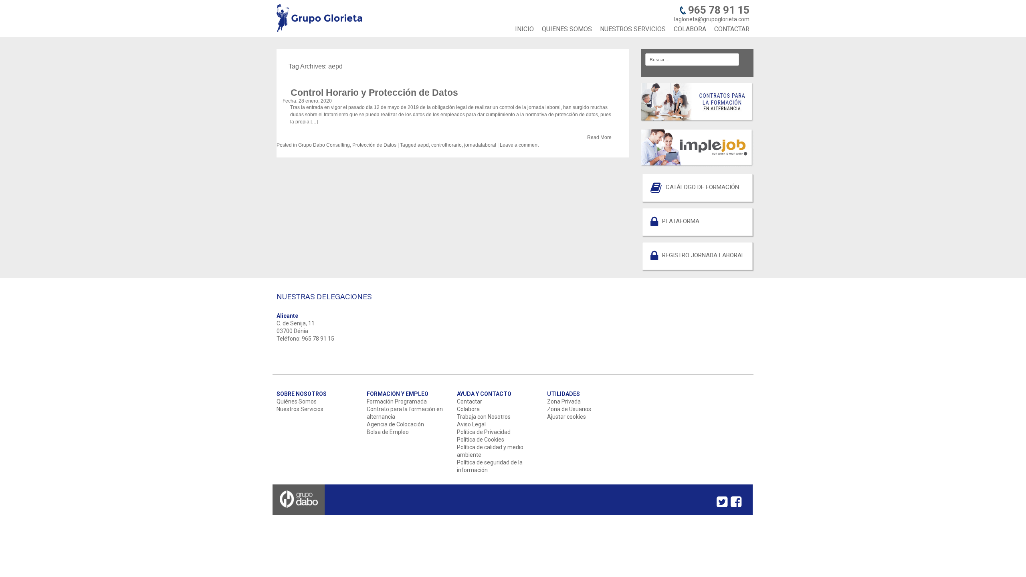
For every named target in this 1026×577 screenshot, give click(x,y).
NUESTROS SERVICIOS (633, 29)
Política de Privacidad (484, 432)
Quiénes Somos (297, 401)
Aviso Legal (471, 424)
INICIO (524, 29)
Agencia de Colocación (395, 424)
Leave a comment (519, 145)
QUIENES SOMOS (567, 29)
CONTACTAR (731, 29)
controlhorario (446, 145)
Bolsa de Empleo (388, 432)
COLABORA (690, 29)
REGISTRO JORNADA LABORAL (703, 255)
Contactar (469, 401)
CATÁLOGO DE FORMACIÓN (702, 187)
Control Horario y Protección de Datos (374, 92)
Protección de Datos (374, 145)
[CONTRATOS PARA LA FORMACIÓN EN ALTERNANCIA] (697, 120)
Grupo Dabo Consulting (324, 145)
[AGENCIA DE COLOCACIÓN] (697, 164)
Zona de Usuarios (569, 409)
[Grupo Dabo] (299, 512)
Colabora (468, 409)
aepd (423, 145)
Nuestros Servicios (300, 409)
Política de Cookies (480, 439)
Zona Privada (564, 401)
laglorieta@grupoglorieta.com (711, 19)
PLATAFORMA (680, 221)
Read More (599, 137)
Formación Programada (397, 401)
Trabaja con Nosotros (484, 417)
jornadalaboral (480, 145)
